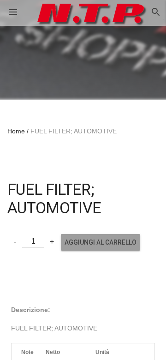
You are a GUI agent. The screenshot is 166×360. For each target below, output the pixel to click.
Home (16, 131)
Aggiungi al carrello (100, 242)
